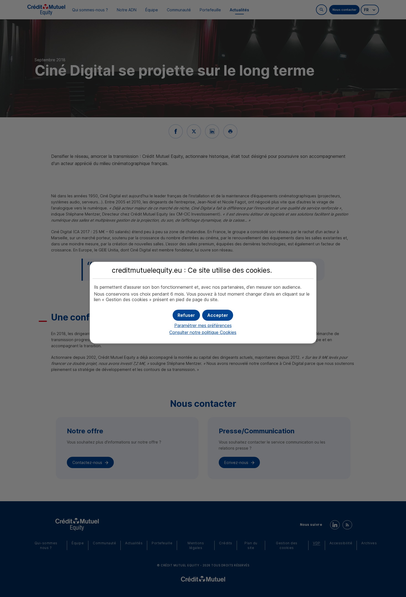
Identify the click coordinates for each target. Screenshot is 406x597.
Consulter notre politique (202, 332)
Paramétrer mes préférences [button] (203, 325)
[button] (217, 315)
